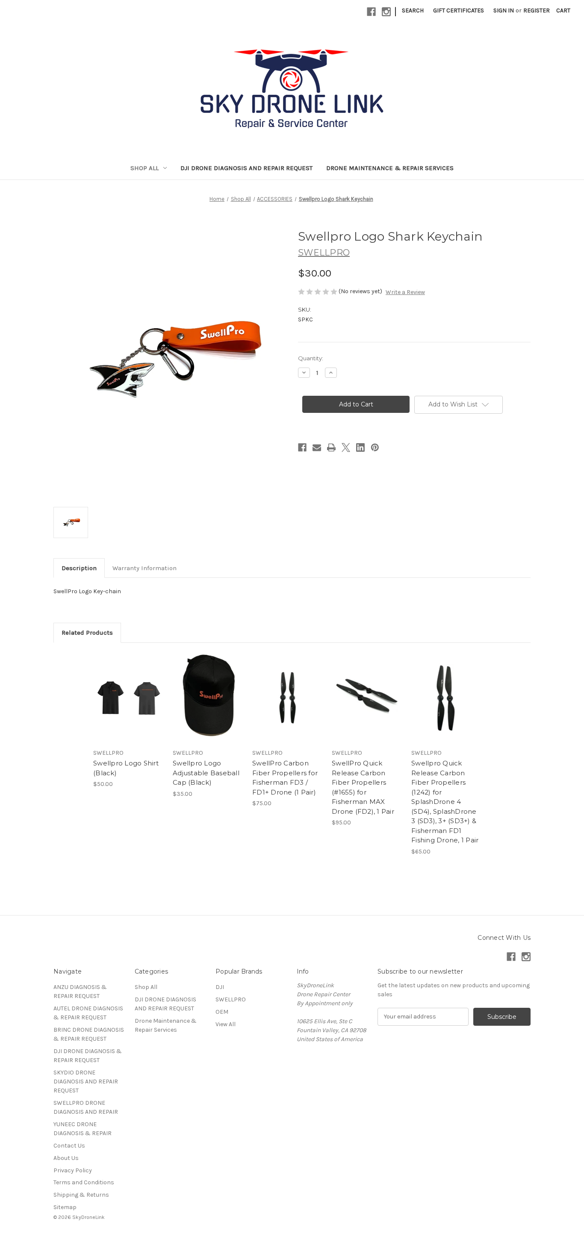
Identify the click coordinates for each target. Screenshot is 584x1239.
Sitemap (65, 1207)
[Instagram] (386, 11)
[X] (346, 447)
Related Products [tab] (87, 632)
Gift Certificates (458, 10)
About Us (66, 1158)
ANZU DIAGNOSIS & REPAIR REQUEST (80, 991)
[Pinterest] (375, 447)
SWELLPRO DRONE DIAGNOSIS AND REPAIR (85, 1107)
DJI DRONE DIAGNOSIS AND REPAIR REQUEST (246, 168)
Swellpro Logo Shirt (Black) (126, 768)
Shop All (144, 168)
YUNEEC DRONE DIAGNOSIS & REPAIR (82, 1129)
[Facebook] (371, 11)
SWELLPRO (230, 999)
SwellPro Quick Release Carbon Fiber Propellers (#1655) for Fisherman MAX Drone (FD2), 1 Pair (363, 787)
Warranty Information (144, 568)
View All (225, 1024)
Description (79, 568)
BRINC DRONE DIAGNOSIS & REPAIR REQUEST (88, 1034)
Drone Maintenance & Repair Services (390, 168)
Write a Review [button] (405, 292)
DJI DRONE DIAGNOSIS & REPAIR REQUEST (87, 1056)
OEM (221, 1011)
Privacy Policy (72, 1170)
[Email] (317, 447)
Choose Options (128, 705)
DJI (219, 987)
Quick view (121, 690)
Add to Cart (208, 705)
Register (536, 10)
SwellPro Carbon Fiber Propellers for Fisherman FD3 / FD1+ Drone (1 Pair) (285, 777)
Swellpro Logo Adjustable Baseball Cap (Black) (206, 772)
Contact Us (69, 1145)
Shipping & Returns (81, 1194)
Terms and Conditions (83, 1182)
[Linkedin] (360, 447)
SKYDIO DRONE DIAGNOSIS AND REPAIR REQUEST (85, 1081)
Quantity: (310, 358)
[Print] (331, 447)
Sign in (503, 10)
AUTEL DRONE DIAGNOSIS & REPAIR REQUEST (88, 1013)
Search (413, 10)
